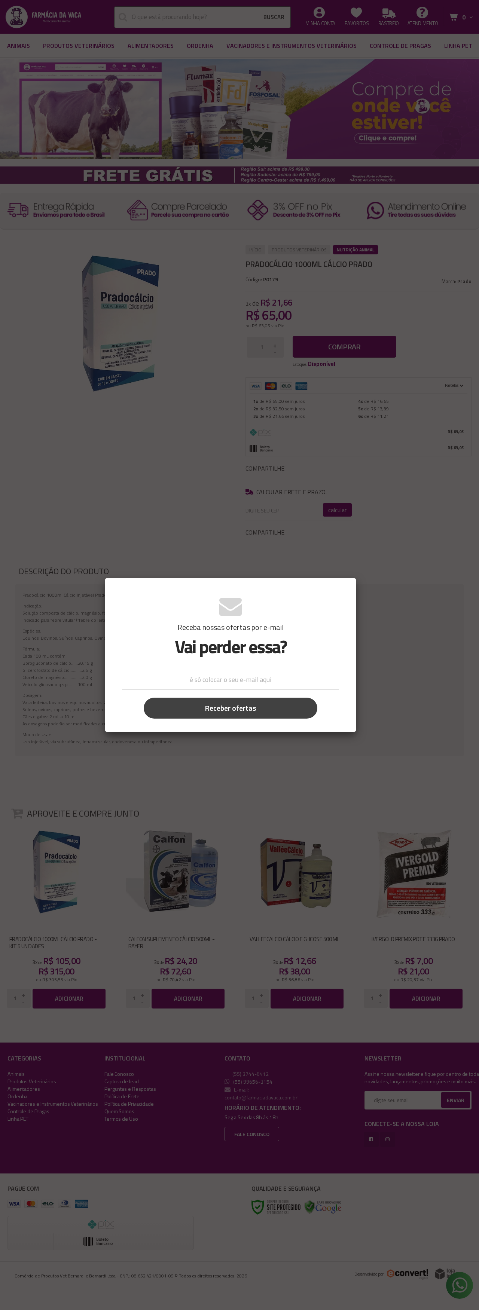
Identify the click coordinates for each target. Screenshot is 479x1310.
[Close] (344, 589)
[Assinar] (230, 708)
